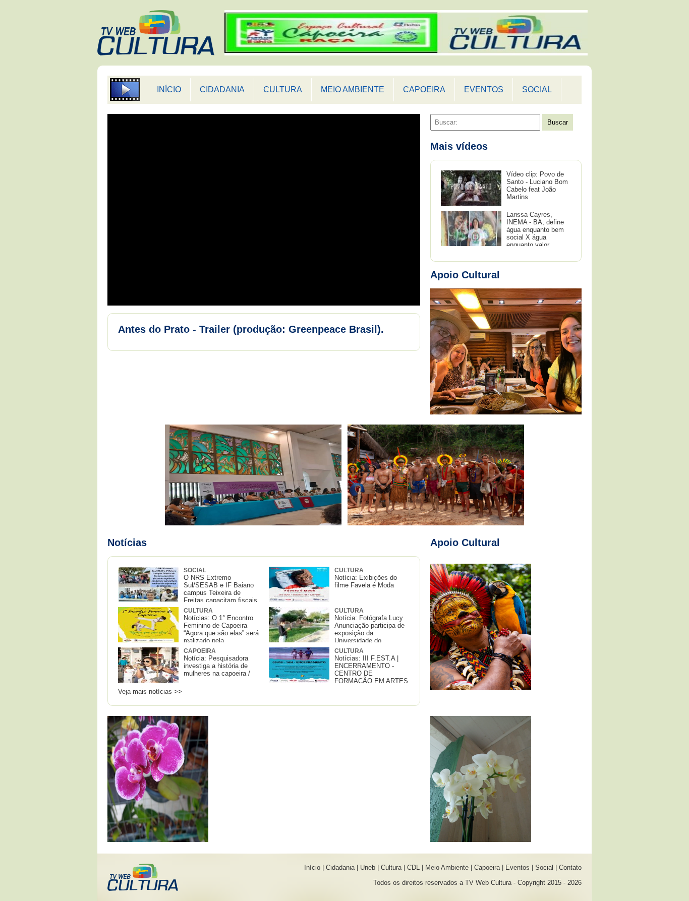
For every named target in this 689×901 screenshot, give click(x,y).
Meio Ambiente (447, 867)
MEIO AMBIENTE (352, 89)
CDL (413, 867)
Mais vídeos (459, 146)
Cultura (391, 867)
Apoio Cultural (465, 274)
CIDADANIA (222, 89)
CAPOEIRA (424, 89)
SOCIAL (537, 89)
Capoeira (487, 867)
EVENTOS (483, 89)
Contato (570, 867)
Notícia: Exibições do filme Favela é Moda (365, 578)
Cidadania (340, 867)
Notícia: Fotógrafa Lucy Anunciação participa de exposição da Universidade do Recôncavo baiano (337, 629)
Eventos (517, 867)
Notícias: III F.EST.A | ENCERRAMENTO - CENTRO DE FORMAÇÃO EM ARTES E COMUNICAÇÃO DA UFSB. (338, 669)
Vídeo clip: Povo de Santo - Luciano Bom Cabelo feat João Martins (537, 185)
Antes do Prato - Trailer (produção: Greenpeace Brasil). (251, 329)
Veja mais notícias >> (150, 691)
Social (544, 867)
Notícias (127, 542)
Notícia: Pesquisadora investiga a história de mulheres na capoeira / (217, 662)
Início (312, 867)
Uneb (367, 867)
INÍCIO (169, 89)
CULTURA (282, 89)
